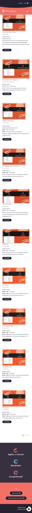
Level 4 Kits (5, 81)
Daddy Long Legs (7, 121)
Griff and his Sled (7, 326)
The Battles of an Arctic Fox (11, 166)
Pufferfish (5, 244)
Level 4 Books (5, 34)
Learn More (7, 50)
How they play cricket (9, 32)
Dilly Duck (5, 408)
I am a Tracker (6, 204)
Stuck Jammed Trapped (10, 80)
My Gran (5, 285)
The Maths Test (7, 367)
